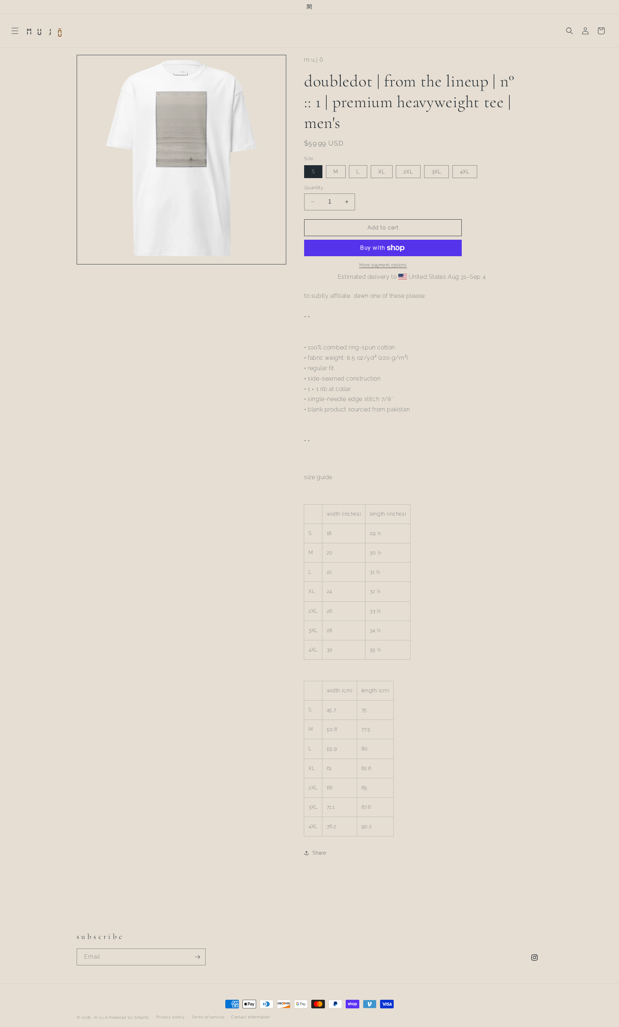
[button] (15, 31)
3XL (436, 172)
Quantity (313, 187)
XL (381, 172)
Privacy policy (170, 1017)
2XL (408, 172)
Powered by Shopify (129, 1017)
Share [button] (319, 853)
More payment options (383, 265)
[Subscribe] (197, 957)
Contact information (250, 1017)
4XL (465, 172)
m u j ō (100, 1017)
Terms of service (207, 1017)
